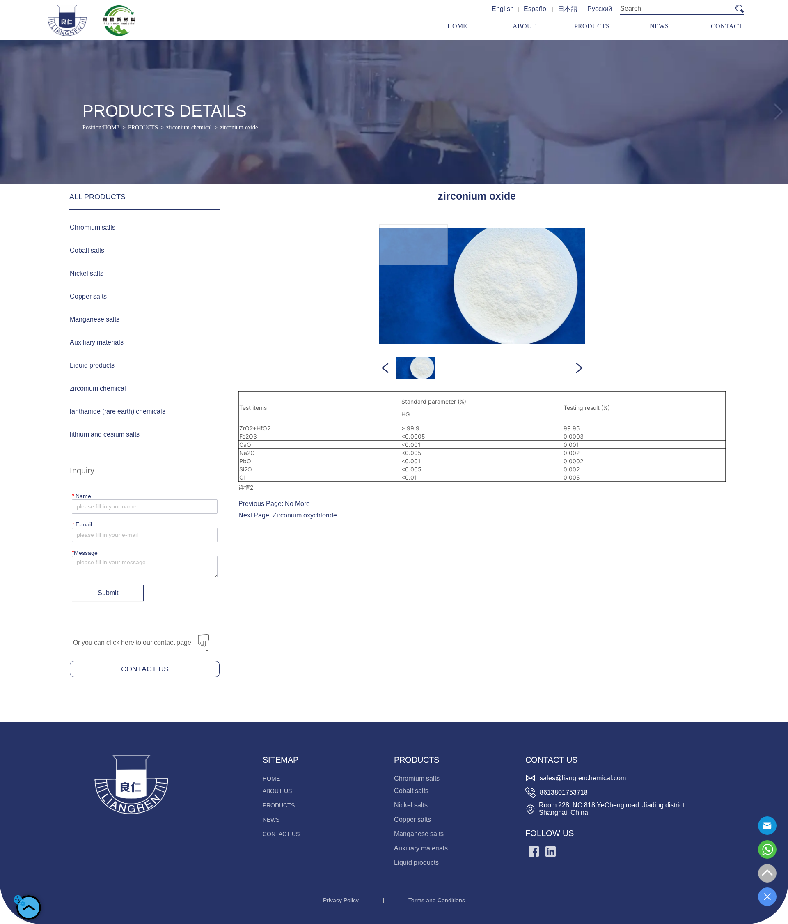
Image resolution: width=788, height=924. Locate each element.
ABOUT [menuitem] (524, 26)
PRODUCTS (143, 127)
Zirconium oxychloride (305, 515)
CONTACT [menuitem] (726, 26)
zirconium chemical (189, 127)
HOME (111, 127)
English (503, 8)
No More (297, 503)
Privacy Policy (341, 900)
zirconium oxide (239, 127)
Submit (108, 592)
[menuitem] (591, 26)
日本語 (567, 8)
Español (536, 8)
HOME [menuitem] (457, 26)
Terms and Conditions (436, 900)
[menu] (592, 26)
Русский (599, 8)
